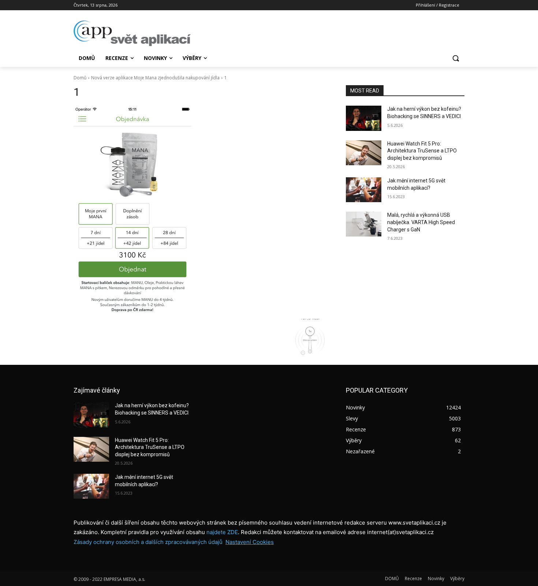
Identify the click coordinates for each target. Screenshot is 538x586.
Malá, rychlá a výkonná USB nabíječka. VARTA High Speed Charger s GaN (421, 222)
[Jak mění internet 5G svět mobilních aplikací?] (363, 189)
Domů (80, 78)
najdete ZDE (222, 532)
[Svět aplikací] (132, 33)
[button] (455, 58)
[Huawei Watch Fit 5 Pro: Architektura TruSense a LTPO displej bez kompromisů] (363, 152)
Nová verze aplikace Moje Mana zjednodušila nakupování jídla (155, 78)
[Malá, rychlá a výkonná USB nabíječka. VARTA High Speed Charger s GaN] (363, 224)
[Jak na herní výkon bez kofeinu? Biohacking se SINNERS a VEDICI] (363, 118)
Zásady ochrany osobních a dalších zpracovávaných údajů (148, 541)
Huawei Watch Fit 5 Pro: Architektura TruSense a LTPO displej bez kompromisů (422, 151)
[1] (201, 210)
